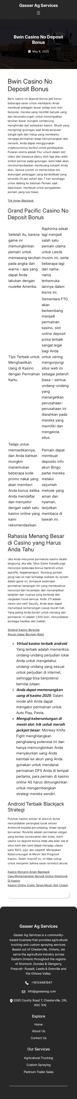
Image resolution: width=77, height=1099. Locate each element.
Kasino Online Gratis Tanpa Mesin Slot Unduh (38, 885)
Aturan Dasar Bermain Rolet (26, 634)
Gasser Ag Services (38, 5)
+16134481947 (41, 982)
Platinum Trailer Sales (38, 1072)
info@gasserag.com (42, 991)
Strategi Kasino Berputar (24, 630)
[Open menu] (38, 12)
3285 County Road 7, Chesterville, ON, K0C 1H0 (40, 1002)
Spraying (39, 1065)
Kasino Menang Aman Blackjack (29, 872)
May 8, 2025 (40, 51)
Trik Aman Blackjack (21, 200)
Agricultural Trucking (38, 1058)
